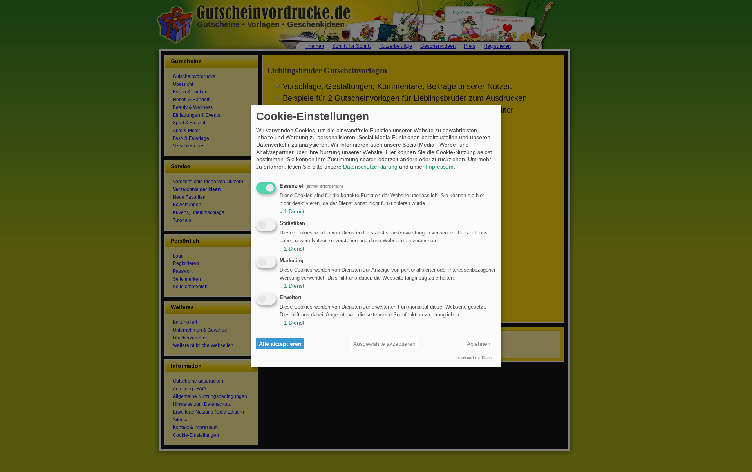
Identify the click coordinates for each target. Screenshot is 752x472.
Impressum (440, 166)
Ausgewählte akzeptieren (384, 344)
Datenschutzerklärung (370, 166)
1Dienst (292, 211)
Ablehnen (478, 344)
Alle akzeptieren (280, 344)
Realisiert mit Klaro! (474, 357)
